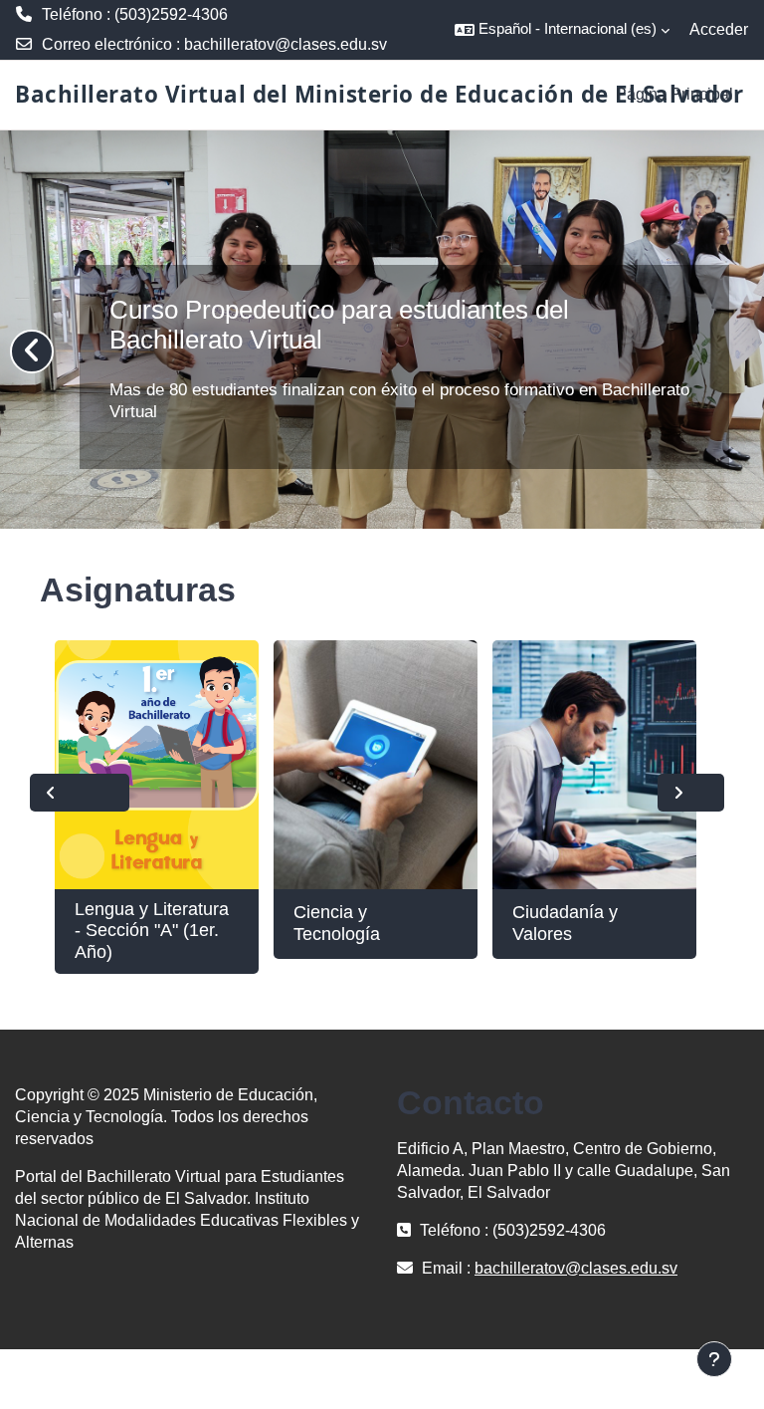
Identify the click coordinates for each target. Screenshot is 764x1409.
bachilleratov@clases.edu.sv (285, 44)
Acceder (718, 29)
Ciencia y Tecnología (336, 923)
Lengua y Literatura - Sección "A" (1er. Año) (152, 930)
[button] (562, 30)
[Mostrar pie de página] (714, 1359)
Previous (79, 793)
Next (691, 793)
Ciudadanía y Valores (565, 923)
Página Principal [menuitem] (674, 94)
